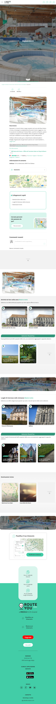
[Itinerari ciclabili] (41, 317)
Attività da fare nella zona (18, 199)
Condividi (12, 91)
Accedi (28, 645)
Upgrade (28, 637)
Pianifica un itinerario (29, 618)
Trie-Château (23, 84)
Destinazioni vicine (17, 204)
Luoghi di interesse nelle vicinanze (21, 202)
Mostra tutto (23, 300)
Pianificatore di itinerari (35, 554)
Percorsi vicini (17, 226)
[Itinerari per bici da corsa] (14, 317)
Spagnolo (11, 157)
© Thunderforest (33, 187)
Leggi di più (12, 141)
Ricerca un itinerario (29, 627)
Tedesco (17, 157)
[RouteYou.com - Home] (7, 2)
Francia (10, 84)
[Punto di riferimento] (14, 415)
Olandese (39, 155)
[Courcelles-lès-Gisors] (28, 492)
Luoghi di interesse (5, 84)
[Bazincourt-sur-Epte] (10, 492)
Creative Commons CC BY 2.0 (21, 145)
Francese (29, 155)
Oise (13, 84)
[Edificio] (41, 415)
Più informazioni (13, 148)
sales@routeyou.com (28, 700)
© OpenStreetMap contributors (41, 187)
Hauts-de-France (18, 84)
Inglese (34, 155)
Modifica (19, 91)
